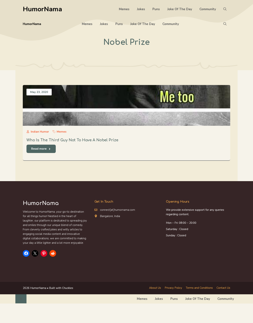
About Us (155, 288)
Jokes (141, 9)
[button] (225, 9)
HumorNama (42, 9)
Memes (124, 9)
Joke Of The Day (179, 9)
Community (207, 9)
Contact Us (223, 288)
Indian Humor (40, 132)
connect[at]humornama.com (117, 210)
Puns (156, 9)
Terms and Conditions (199, 288)
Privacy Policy (173, 288)
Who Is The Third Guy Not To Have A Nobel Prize (72, 140)
